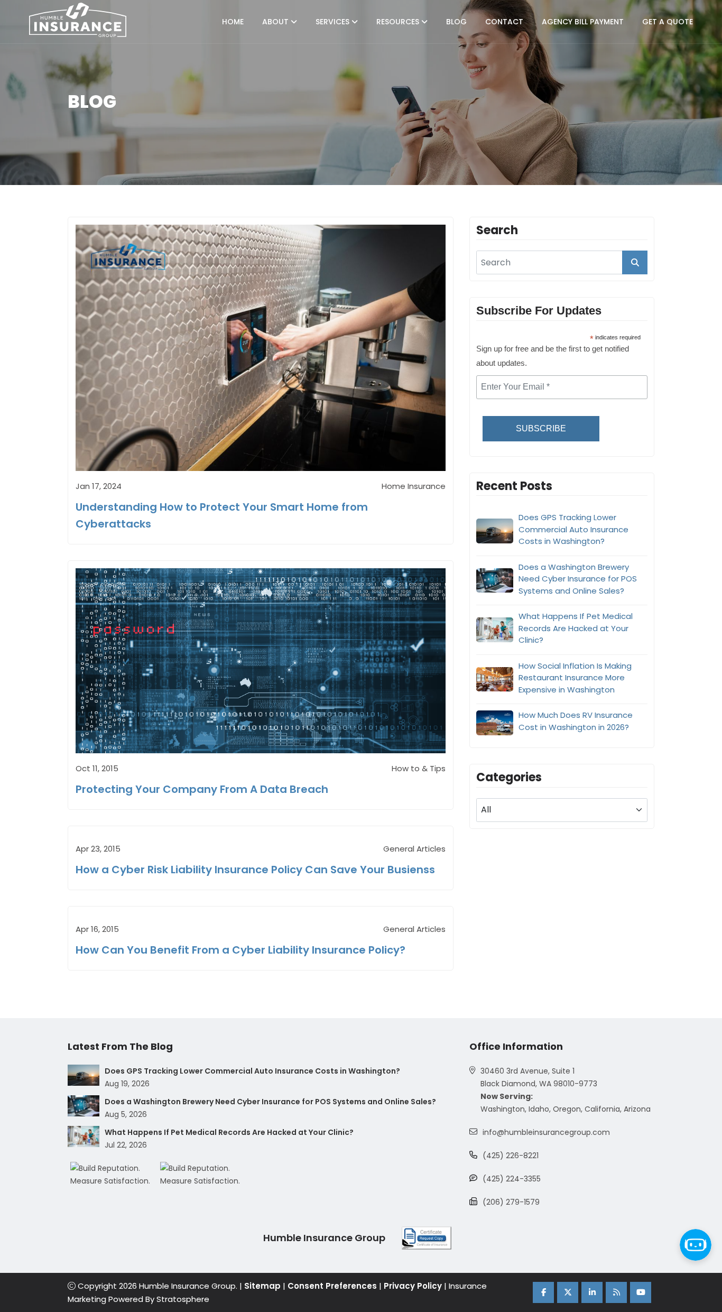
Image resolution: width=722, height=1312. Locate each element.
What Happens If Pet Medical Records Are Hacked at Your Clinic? (576, 628)
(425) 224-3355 (512, 1179)
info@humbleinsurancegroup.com (546, 1132)
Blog (456, 21)
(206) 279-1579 (511, 1202)
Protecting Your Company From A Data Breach (202, 789)
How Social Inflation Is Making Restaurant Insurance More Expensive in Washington (575, 677)
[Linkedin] (592, 1292)
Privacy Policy (413, 1285)
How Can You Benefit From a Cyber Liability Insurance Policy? (240, 950)
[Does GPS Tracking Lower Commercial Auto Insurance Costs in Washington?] (83, 1075)
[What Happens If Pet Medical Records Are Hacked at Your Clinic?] (83, 1136)
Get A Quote (667, 21)
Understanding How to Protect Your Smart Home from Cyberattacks (222, 515)
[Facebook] (543, 1292)
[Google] (616, 1292)
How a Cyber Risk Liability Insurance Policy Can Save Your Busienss (255, 869)
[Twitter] (567, 1292)
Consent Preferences (332, 1285)
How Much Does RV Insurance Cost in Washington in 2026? (576, 721)
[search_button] (634, 262)
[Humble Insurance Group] (77, 20)
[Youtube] (640, 1292)
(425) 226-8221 (511, 1155)
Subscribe (541, 428)
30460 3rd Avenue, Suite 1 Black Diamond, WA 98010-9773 (538, 1077)
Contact (504, 21)
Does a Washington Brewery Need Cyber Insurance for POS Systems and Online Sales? (578, 578)
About (276, 21)
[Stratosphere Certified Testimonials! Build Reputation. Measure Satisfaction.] (115, 1174)
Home (233, 21)
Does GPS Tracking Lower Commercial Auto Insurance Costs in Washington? (573, 529)
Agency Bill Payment (583, 21)
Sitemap (262, 1285)
